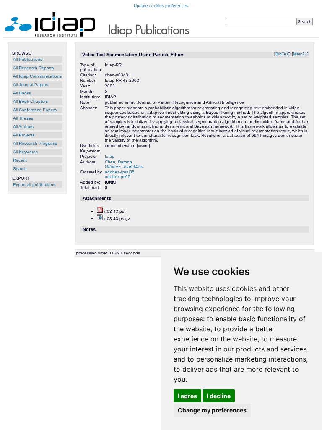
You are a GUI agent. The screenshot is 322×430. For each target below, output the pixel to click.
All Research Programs (35, 143)
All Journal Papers (30, 84)
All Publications (27, 59)
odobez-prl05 (117, 176)
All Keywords (25, 151)
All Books (22, 93)
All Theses (23, 118)
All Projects (23, 135)
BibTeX (282, 54)
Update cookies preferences (161, 5)
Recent (20, 160)
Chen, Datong (118, 162)
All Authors (23, 126)
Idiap (109, 156)
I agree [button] (187, 395)
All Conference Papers (35, 110)
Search (20, 168)
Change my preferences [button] (212, 410)
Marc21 (300, 54)
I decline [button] (219, 395)
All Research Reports (33, 68)
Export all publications (34, 184)
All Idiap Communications (37, 76)
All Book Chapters (30, 101)
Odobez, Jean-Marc (124, 166)
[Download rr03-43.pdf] (100, 211)
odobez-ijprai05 (120, 172)
